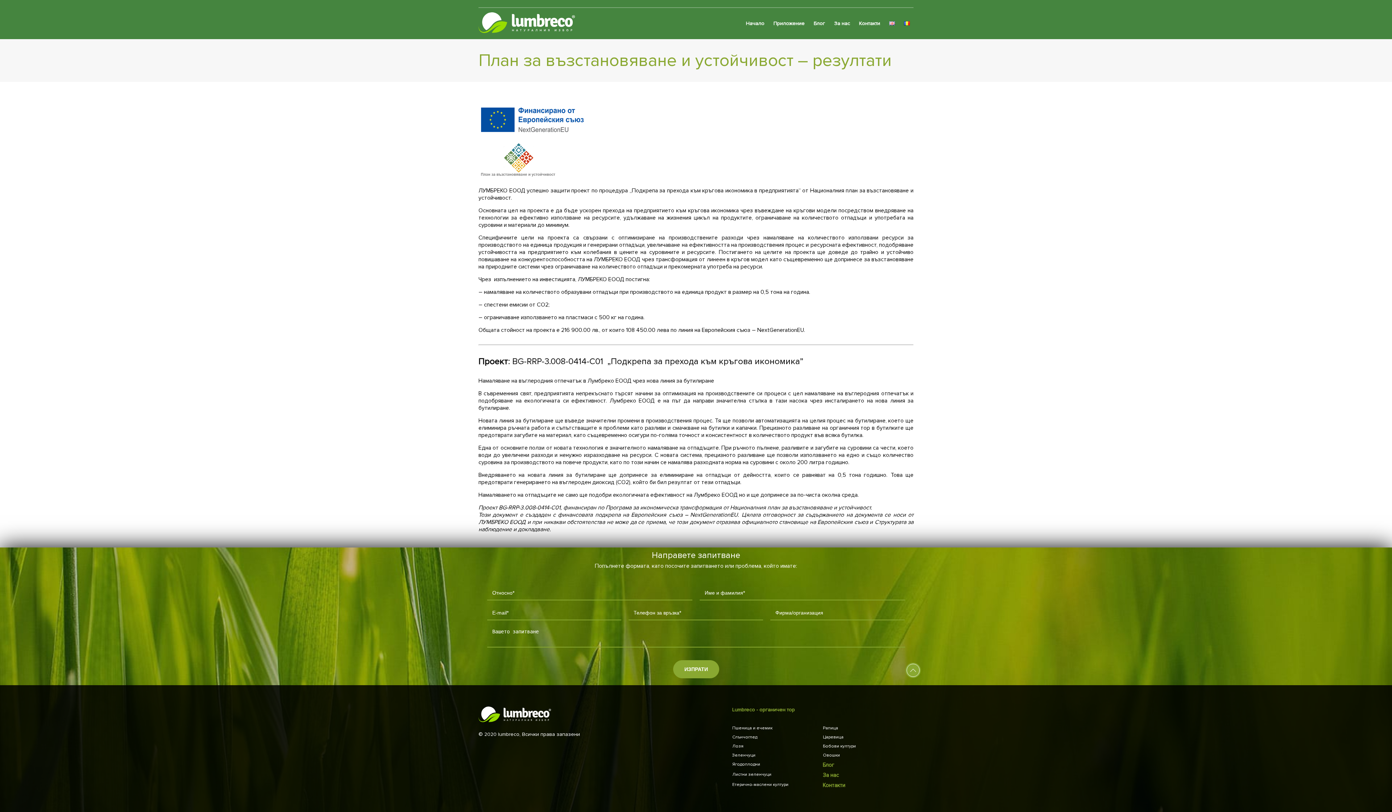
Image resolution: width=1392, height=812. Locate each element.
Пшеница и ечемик (752, 728)
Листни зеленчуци (751, 774)
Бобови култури (839, 746)
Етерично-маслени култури (760, 784)
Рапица (830, 728)
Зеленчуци (743, 755)
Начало (755, 23)
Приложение (789, 23)
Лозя (737, 746)
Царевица (833, 737)
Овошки (831, 755)
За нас (842, 23)
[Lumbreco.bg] (526, 23)
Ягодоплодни (746, 764)
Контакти (869, 23)
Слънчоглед (744, 737)
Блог (819, 23)
